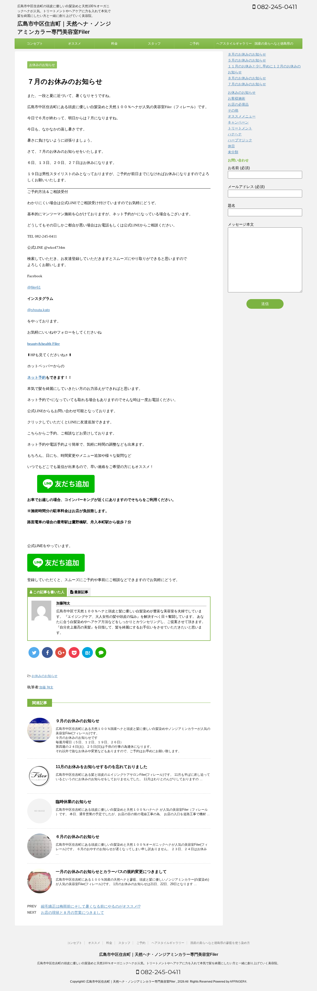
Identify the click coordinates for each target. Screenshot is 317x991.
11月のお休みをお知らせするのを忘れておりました (101, 767)
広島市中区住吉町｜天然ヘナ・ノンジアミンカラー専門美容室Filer (158, 954)
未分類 (233, 152)
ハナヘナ (235, 134)
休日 (231, 146)
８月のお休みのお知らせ (247, 54)
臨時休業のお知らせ (73, 802)
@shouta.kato (38, 310)
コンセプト (35, 43)
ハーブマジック (240, 140)
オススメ (74, 43)
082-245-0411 (276, 6)
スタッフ (154, 43)
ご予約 (194, 43)
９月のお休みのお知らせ (77, 721)
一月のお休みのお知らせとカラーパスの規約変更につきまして (111, 871)
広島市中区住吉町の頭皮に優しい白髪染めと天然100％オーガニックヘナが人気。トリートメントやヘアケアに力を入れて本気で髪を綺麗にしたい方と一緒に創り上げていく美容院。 (158, 963)
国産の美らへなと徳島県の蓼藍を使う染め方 (274, 45)
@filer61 (34, 287)
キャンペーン (238, 122)
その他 (233, 110)
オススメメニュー (242, 116)
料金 (114, 43)
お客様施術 (236, 98)
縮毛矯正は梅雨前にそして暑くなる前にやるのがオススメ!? (90, 906)
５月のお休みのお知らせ (247, 60)
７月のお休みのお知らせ (247, 84)
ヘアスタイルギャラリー (234, 43)
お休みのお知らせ (44, 676)
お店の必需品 (238, 104)
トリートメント (240, 128)
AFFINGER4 (238, 981)
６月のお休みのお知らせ (77, 837)
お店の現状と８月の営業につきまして (72, 912)
